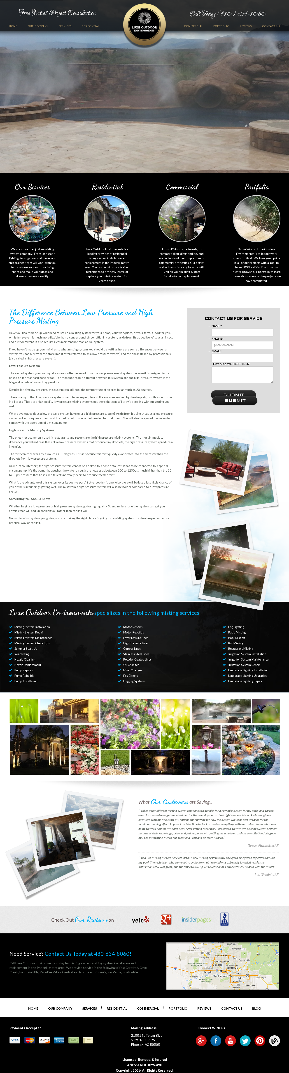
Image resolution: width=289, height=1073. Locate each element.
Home (13, 26)
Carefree (132, 967)
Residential (91, 26)
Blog (256, 1008)
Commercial (193, 26)
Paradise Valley (50, 972)
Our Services (32, 186)
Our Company (38, 26)
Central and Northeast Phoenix (84, 972)
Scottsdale (130, 972)
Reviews (246, 26)
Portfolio (221, 26)
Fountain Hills (28, 972)
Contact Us (271, 26)
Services (65, 26)
